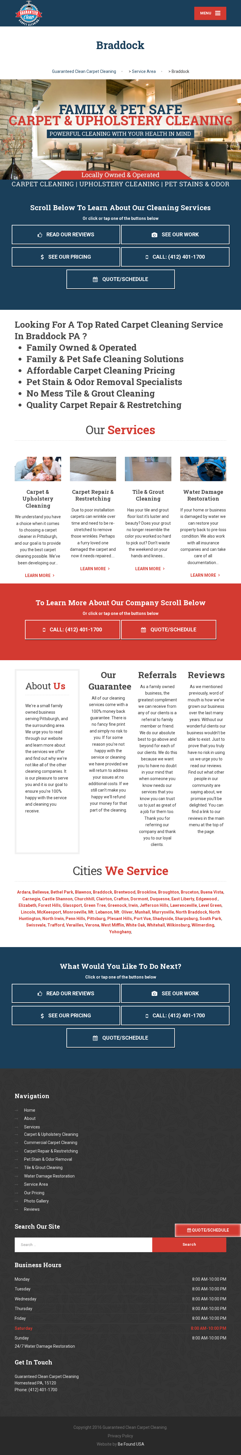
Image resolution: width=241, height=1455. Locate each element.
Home (29, 1110)
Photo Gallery (36, 1201)
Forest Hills (49, 905)
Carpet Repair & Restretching (93, 495)
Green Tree (95, 905)
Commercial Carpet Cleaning (50, 1142)
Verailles (74, 925)
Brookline (146, 892)
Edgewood (207, 899)
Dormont (139, 899)
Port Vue (142, 918)
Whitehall (156, 925)
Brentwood (124, 892)
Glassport (72, 905)
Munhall (142, 912)
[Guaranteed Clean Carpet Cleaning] (29, 13)
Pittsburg (96, 918)
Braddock (102, 892)
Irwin (133, 905)
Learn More (93, 568)
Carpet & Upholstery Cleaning (37, 498)
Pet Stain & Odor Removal (48, 1159)
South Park (210, 918)
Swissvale (36, 925)
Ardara (24, 892)
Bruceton (190, 892)
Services (32, 1127)
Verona (92, 925)
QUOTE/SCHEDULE (210, 1230)
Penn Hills (75, 918)
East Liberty (182, 899)
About (30, 1118)
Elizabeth (27, 905)
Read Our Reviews (70, 234)
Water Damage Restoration (203, 495)
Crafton (121, 899)
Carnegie (31, 899)
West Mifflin (112, 925)
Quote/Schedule (125, 279)
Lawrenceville (183, 905)
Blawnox (83, 892)
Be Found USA (131, 1444)
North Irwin (53, 918)
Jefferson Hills (154, 905)
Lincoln (28, 912)
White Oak (135, 925)
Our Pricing (34, 1192)
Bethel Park (62, 892)
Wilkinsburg (178, 925)
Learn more (38, 575)
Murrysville (163, 912)
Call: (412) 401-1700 (179, 257)
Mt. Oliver (123, 912)
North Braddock (191, 912)
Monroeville (74, 912)
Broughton (168, 892)
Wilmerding (203, 925)
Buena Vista (211, 892)
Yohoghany (120, 931)
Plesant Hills (119, 918)
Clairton (104, 899)
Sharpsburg (186, 918)
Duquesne (160, 899)
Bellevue (40, 892)
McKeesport (49, 912)
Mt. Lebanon (100, 912)
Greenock (117, 905)
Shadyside (163, 918)
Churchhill (84, 899)
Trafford (55, 925)
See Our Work (180, 234)
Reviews (32, 1209)
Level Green (210, 905)
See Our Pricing (69, 257)
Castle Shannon (57, 899)
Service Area (36, 1184)
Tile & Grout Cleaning (148, 495)
